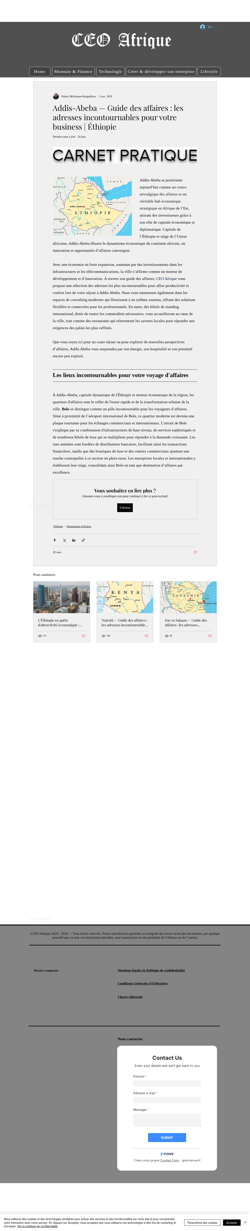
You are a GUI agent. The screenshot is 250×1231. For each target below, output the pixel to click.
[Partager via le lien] (83, 540)
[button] (39, 71)
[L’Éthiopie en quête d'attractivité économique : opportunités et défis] (61, 597)
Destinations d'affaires (79, 526)
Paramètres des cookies (202, 1223)
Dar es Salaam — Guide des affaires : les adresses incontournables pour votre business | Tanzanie (186, 622)
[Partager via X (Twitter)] (64, 540)
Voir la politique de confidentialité (37, 1226)
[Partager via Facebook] (54, 540)
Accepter (231, 1223)
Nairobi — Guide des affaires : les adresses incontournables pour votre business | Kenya (124, 622)
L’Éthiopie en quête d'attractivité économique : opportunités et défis (58, 622)
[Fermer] (245, 1222)
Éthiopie (58, 526)
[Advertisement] (71, 11)
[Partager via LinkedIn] (74, 540)
